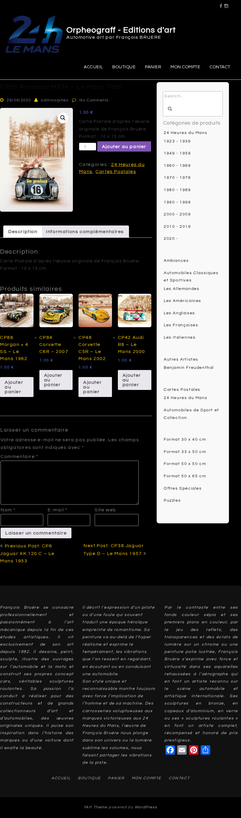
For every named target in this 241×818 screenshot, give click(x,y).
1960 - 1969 (177, 166)
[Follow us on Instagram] (226, 3)
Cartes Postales (116, 171)
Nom (8, 510)
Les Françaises (181, 325)
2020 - (171, 239)
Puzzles (172, 500)
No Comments (94, 100)
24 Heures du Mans (185, 133)
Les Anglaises (179, 313)
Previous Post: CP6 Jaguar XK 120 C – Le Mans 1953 (27, 553)
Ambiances (176, 261)
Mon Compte (185, 67)
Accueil (93, 67)
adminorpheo (55, 100)
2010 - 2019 (177, 227)
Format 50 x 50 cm (185, 464)
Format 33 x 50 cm (185, 452)
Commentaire (20, 456)
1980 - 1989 (177, 190)
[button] (63, 118)
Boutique (123, 67)
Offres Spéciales (183, 488)
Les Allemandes (181, 289)
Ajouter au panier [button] (14, 387)
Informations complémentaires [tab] (85, 231)
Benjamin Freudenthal (189, 368)
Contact (220, 67)
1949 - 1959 (177, 153)
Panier (153, 67)
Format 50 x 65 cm (185, 476)
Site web (105, 510)
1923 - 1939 (177, 141)
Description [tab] (23, 231)
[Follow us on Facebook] (221, 3)
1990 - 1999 (177, 202)
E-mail (58, 510)
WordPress (146, 807)
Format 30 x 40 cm (185, 439)
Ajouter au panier (124, 146)
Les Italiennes (179, 337)
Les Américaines (182, 301)
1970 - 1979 (177, 178)
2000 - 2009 (177, 214)
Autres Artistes (181, 359)
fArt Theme (95, 807)
